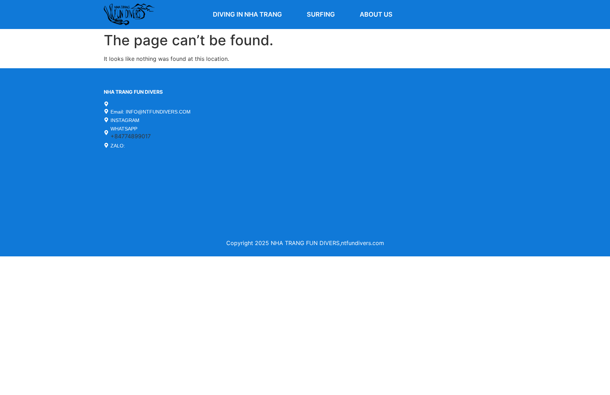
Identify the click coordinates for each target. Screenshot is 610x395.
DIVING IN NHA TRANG (247, 14)
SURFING (321, 14)
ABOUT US (376, 14)
